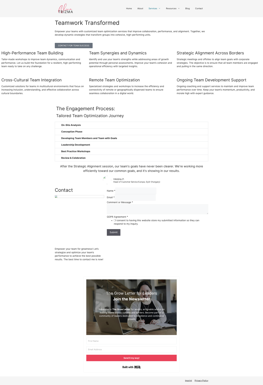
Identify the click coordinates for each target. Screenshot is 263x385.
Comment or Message (120, 202)
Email (111, 197)
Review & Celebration (73, 158)
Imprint (188, 380)
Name (111, 190)
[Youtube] (65, 270)
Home (129, 8)
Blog (187, 8)
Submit (114, 232)
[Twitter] (58, 270)
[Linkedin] (73, 270)
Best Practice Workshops (75, 151)
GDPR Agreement (117, 216)
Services (153, 8)
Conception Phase (71, 131)
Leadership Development (75, 144)
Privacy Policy (201, 380)
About (140, 8)
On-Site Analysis (71, 125)
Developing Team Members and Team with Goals (89, 138)
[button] (131, 125)
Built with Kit (131, 367)
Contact (199, 8)
